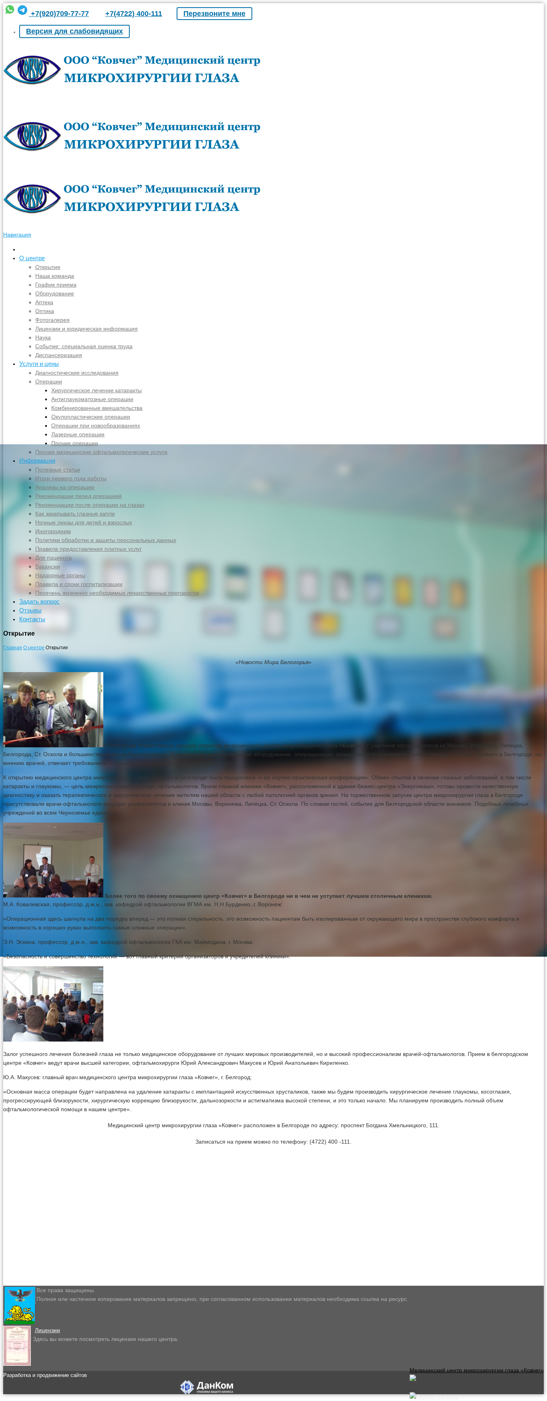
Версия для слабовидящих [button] (74, 31)
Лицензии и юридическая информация (86, 328)
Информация (37, 460)
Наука (43, 337)
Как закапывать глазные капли (75, 513)
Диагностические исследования (77, 372)
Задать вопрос (39, 601)
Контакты (32, 619)
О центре (32, 258)
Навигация (17, 234)
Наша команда (54, 276)
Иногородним (53, 531)
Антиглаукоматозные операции (92, 399)
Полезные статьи (57, 469)
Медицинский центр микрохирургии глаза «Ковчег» (477, 1370)
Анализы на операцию (65, 487)
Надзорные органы (60, 575)
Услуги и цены (39, 363)
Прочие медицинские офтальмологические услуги (101, 452)
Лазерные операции (78, 434)
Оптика (44, 311)
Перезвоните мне (214, 14)
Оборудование (54, 293)
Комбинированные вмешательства (97, 408)
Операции (48, 381)
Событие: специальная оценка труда (84, 346)
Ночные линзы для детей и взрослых (83, 522)
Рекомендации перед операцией (78, 496)
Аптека (44, 302)
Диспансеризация (58, 355)
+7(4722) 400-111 (133, 14)
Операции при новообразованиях (95, 425)
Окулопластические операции (90, 416)
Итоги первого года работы (71, 478)
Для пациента (53, 557)
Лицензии (47, 1330)
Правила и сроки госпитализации (79, 584)
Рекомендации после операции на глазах (90, 505)
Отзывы (30, 610)
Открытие (47, 267)
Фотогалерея (52, 320)
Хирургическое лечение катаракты (96, 390)
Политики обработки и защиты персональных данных (105, 540)
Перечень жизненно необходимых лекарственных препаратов (117, 593)
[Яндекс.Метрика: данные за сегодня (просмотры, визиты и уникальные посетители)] (434, 1396)
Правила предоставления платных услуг (88, 549)
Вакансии (47, 566)
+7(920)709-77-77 (59, 14)
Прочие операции (74, 443)
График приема (55, 284)
